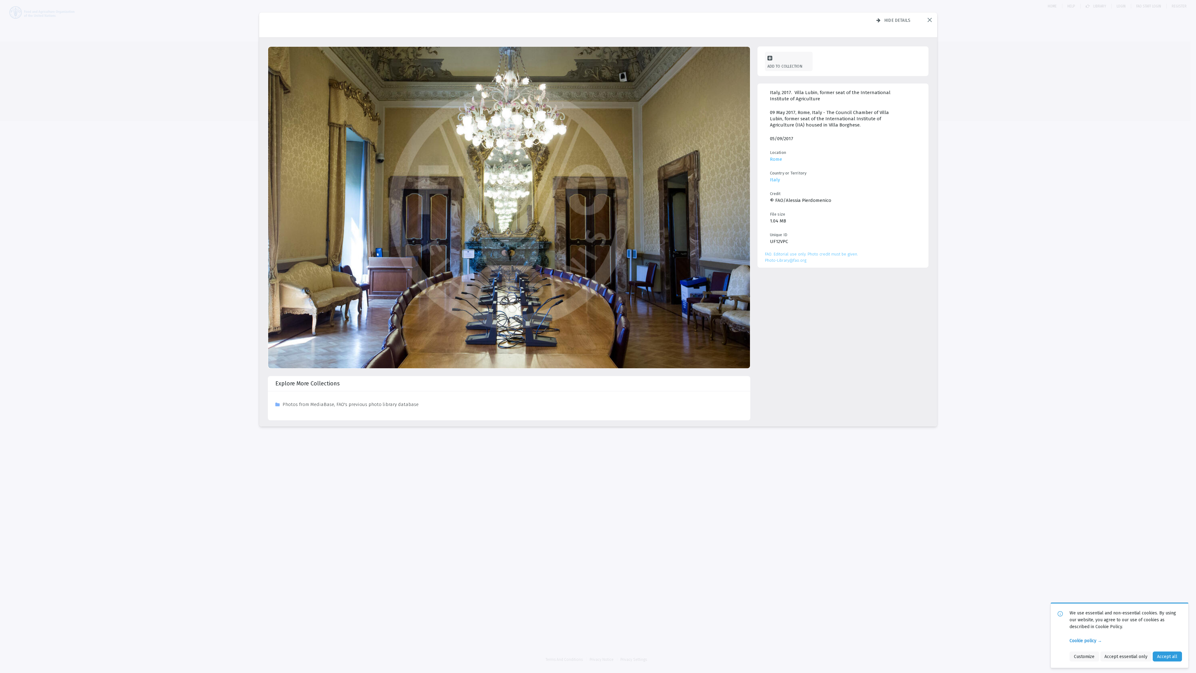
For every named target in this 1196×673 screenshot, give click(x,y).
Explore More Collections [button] (307, 383)
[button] (929, 20)
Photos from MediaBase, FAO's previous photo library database (350, 404)
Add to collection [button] (784, 66)
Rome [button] (776, 159)
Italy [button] (775, 180)
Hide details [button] (897, 20)
